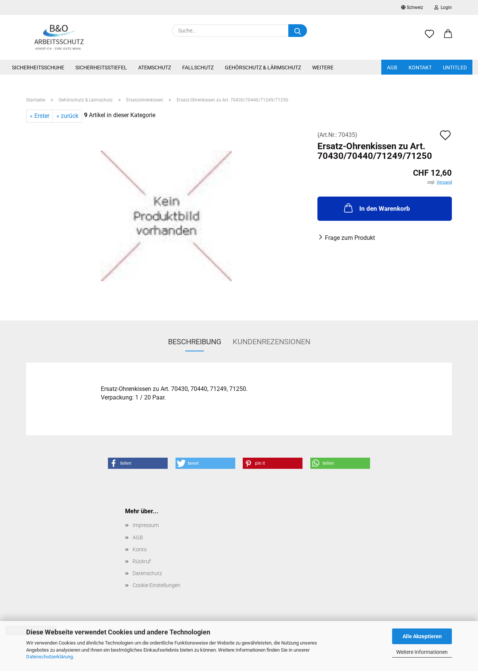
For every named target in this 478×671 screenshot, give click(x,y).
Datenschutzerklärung (49, 656)
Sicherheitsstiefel (101, 67)
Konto (140, 549)
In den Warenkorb (384, 208)
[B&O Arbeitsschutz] (59, 37)
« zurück (67, 115)
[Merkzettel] (429, 38)
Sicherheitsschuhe (38, 67)
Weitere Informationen (422, 652)
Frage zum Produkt (350, 237)
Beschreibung (194, 341)
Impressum (146, 525)
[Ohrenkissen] (166, 215)
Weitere (322, 67)
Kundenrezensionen (271, 341)
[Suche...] (297, 30)
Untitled (455, 67)
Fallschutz (198, 67)
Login (445, 7)
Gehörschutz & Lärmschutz (263, 67)
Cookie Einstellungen (156, 585)
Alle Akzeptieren (422, 636)
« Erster (39, 115)
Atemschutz (154, 67)
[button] (448, 38)
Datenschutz (147, 573)
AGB (392, 67)
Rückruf (142, 561)
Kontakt (420, 67)
